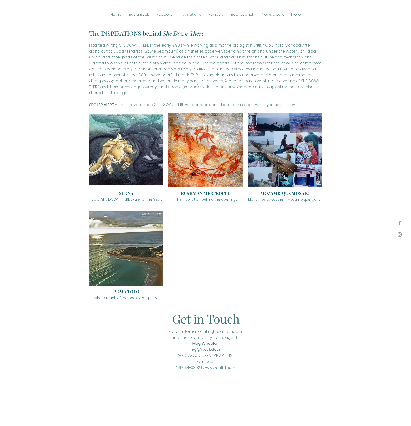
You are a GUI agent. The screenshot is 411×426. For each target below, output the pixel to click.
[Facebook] (399, 223)
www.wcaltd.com (219, 367)
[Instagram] (399, 234)
